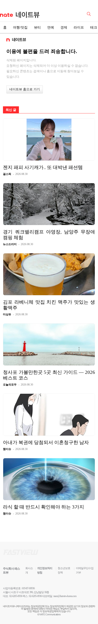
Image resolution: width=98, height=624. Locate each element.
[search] (89, 13)
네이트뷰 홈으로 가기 (24, 89)
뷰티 (37, 27)
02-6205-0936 (15, 596)
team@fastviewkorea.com (65, 596)
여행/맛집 (20, 27)
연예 (50, 27)
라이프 (79, 27)
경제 (63, 27)
